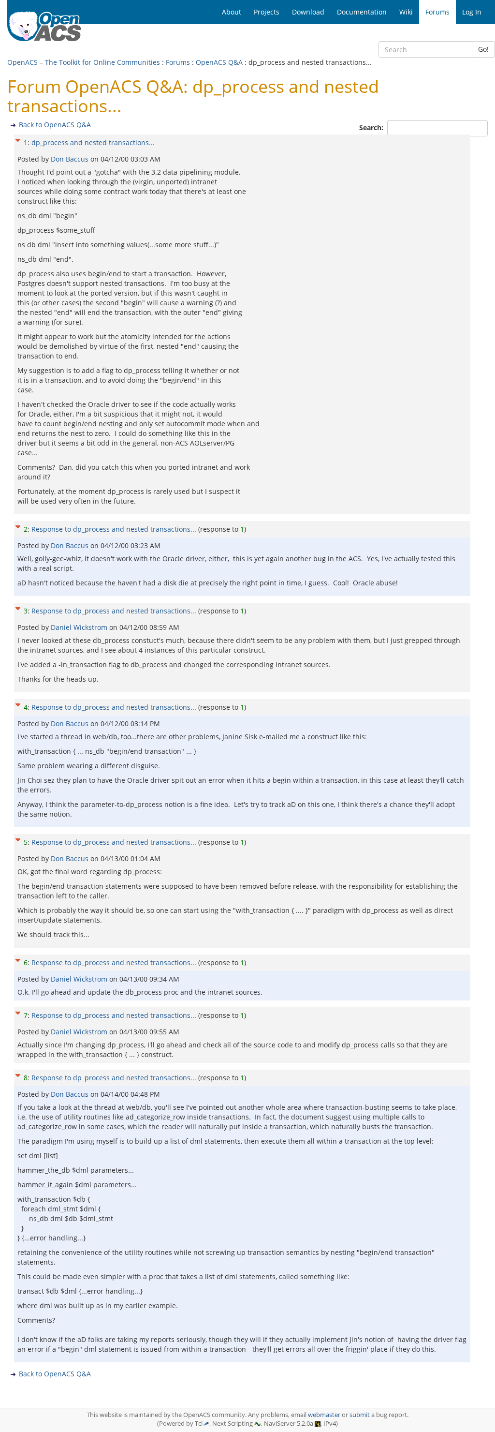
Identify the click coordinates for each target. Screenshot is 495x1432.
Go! (483, 49)
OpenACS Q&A (219, 62)
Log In (471, 11)
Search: (372, 127)
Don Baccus (70, 159)
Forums (178, 62)
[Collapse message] (18, 139)
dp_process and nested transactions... (93, 142)
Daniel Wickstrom (80, 627)
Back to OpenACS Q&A (55, 124)
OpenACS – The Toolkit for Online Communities (83, 62)
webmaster (324, 1415)
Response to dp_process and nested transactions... (113, 529)
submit (359, 1415)
